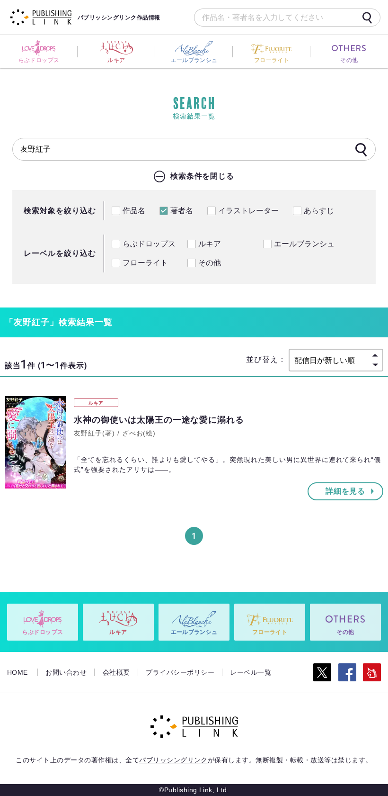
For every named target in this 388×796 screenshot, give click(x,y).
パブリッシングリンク (173, 760)
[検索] (367, 17)
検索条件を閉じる (202, 176)
